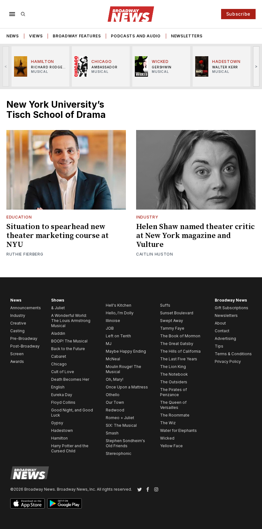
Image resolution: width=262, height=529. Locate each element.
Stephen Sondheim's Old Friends (125, 443)
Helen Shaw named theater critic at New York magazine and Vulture (195, 235)
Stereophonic (118, 453)
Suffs (165, 305)
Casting (17, 330)
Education (19, 217)
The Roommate (174, 415)
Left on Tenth (118, 336)
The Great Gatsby (176, 343)
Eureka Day (61, 394)
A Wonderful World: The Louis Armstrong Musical (70, 320)
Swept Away (171, 320)
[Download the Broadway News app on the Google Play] (64, 503)
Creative (18, 323)
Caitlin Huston (154, 254)
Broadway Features (77, 36)
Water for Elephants (178, 430)
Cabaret (58, 356)
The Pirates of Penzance (173, 392)
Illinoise (113, 320)
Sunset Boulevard (176, 312)
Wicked (167, 438)
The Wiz (168, 422)
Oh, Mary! (114, 379)
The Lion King (173, 366)
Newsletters (187, 36)
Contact (222, 330)
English (58, 387)
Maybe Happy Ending (126, 351)
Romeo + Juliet (120, 417)
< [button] (5, 66)
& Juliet (58, 307)
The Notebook (174, 374)
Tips (219, 346)
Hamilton (59, 438)
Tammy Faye (172, 328)
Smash (112, 433)
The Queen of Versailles (173, 405)
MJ (109, 343)
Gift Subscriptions (231, 307)
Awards (17, 361)
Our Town (115, 402)
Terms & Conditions (233, 353)
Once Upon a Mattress (127, 387)
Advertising (225, 338)
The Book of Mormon (180, 336)
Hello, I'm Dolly (120, 312)
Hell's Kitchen (118, 305)
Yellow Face (171, 445)
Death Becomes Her (70, 379)
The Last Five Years (178, 358)
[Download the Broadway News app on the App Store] (27, 503)
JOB (110, 328)
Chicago (59, 364)
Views (36, 36)
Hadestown (62, 430)
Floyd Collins (63, 402)
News (12, 36)
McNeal (113, 358)
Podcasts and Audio (136, 36)
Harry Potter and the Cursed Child (70, 448)
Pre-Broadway (23, 338)
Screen (17, 353)
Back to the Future (68, 348)
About (220, 323)
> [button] (256, 66)
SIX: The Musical (121, 425)
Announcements (25, 307)
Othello (112, 394)
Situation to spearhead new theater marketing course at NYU (57, 235)
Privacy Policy (228, 361)
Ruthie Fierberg (24, 254)
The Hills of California (180, 351)
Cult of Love (62, 371)
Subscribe (238, 14)
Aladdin (58, 333)
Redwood (115, 410)
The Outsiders (173, 381)
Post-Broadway (25, 346)
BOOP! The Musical (69, 341)
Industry (147, 217)
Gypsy (57, 422)
